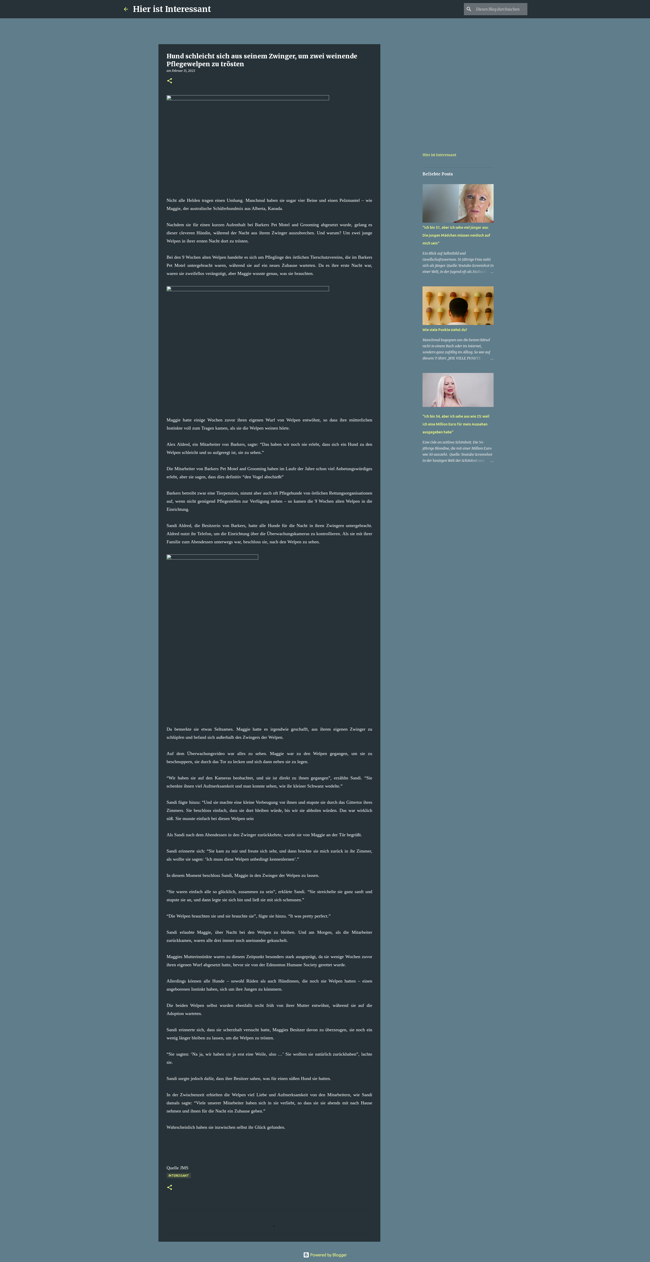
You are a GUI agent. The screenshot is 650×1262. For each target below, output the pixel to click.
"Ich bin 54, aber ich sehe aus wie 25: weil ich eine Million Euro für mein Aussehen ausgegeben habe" (455, 424)
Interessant (179, 1175)
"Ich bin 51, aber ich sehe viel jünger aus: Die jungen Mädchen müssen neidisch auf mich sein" (456, 235)
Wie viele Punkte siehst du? (444, 330)
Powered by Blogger (328, 1255)
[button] (170, 81)
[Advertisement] (406, 219)
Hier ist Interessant (172, 9)
